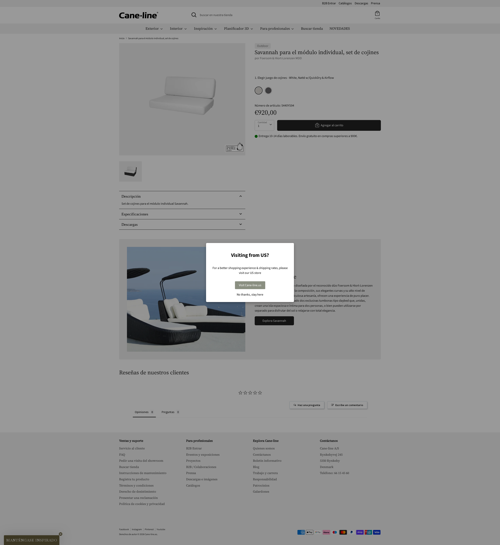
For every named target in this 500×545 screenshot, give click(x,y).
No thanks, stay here (250, 294)
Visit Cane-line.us (250, 285)
